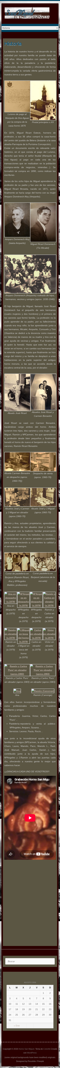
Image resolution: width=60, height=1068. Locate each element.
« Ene (17, 1025)
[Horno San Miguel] (27, 13)
